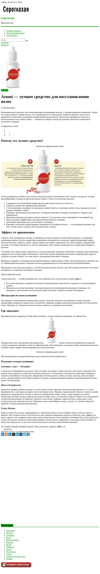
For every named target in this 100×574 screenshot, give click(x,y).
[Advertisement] (20, 482)
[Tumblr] (28, 434)
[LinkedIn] (17, 434)
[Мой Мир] (9, 434)
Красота (4, 90)
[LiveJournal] (20, 434)
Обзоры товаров (13, 31)
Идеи (8, 538)
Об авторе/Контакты (15, 33)
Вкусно (9, 533)
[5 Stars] (35, 426)
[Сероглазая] (16, 13)
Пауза (8, 549)
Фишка (9, 559)
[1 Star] (4, 426)
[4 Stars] (27, 426)
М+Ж (8, 545)
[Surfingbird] (24, 434)
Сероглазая (7, 18)
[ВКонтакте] (2, 434)
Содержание (11, 35)
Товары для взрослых (15, 556)
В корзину (10, 530)
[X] (13, 434)
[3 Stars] (19, 426)
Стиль (9, 554)
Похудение (11, 552)
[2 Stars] (12, 426)
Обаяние (10, 547)
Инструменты (12, 540)
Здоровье (10, 535)
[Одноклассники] (6, 434)
